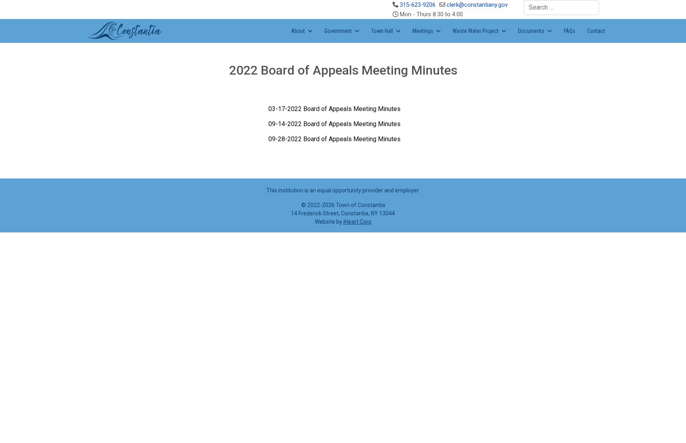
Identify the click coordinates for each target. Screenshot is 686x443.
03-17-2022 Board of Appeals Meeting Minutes (334, 109)
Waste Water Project (476, 31)
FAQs (569, 31)
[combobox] (561, 7)
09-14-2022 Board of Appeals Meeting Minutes (334, 124)
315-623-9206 (417, 5)
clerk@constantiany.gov (477, 5)
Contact (596, 31)
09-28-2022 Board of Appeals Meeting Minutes (334, 139)
